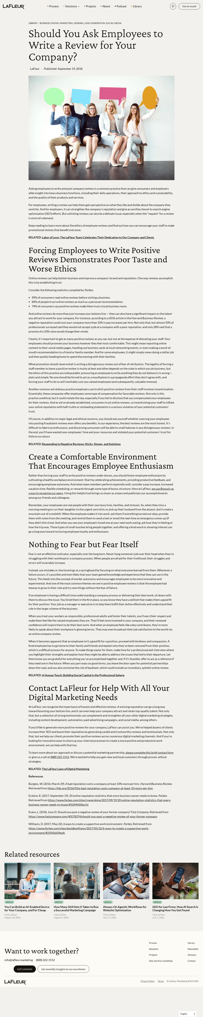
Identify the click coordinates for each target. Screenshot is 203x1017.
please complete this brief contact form (150, 752)
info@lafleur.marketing (18, 960)
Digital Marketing (62, 23)
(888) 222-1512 (59, 757)
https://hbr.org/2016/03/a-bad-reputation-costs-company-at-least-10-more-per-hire (100, 788)
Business (45, 23)
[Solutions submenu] (78, 6)
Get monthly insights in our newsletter (63, 969)
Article (9, 902)
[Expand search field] (173, 6)
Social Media (113, 23)
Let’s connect (24, 969)
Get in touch (189, 6)
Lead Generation (95, 23)
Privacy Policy (148, 981)
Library (33, 23)
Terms (161, 981)
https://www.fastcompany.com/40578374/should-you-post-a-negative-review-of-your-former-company (93, 816)
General (79, 23)
